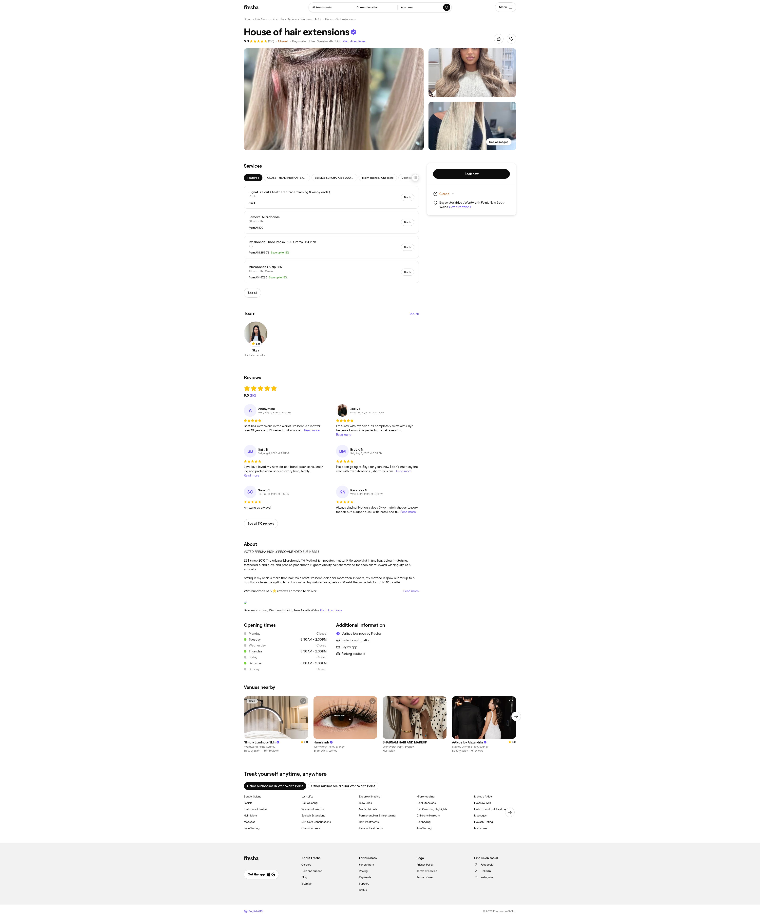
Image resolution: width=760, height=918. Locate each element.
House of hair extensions (340, 19)
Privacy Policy (425, 864)
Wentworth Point (311, 19)
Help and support (311, 870)
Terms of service (427, 870)
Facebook (487, 864)
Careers (306, 864)
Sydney (292, 19)
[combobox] (331, 7)
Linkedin (486, 870)
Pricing (363, 870)
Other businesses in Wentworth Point (275, 786)
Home (247, 19)
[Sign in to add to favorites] (511, 39)
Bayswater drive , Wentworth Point (316, 41)
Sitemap (306, 883)
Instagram (487, 877)
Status (363, 889)
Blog (304, 877)
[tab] (253, 177)
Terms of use (425, 877)
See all (414, 314)
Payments (365, 877)
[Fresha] (251, 7)
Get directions (354, 41)
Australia (278, 19)
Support (364, 883)
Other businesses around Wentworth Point (343, 786)
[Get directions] (331, 603)
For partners (366, 864)
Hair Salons (262, 19)
